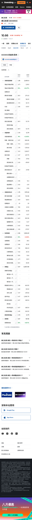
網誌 (2, 443)
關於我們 (19, 443)
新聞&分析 (14, 43)
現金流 (22, 48)
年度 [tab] (4, 65)
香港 (16, 7)
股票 (3, 7)
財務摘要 (3, 48)
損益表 (9, 48)
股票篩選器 (10, 7)
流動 (2, 446)
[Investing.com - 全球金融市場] (10, 2)
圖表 (7, 43)
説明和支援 (20, 450)
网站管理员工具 (5, 454)
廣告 (18, 446)
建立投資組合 (5, 450)
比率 (27, 48)
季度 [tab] (11, 65)
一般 (2, 43)
